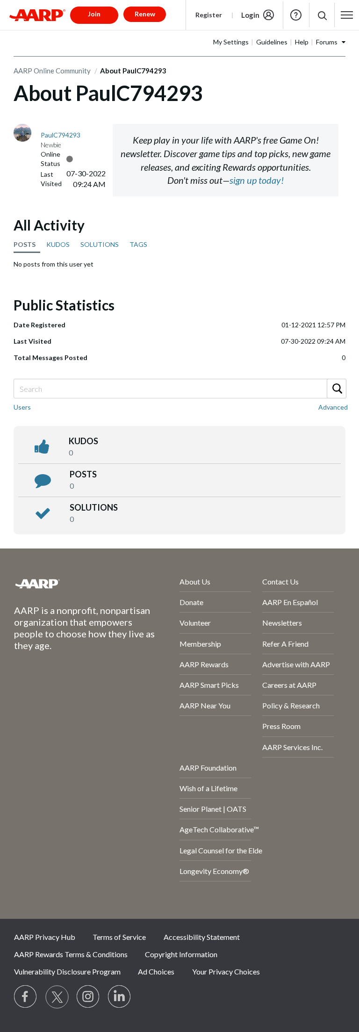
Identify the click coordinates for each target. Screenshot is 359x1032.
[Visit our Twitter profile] (57, 997)
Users (22, 407)
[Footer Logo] (72, 583)
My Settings (231, 42)
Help (295, 14)
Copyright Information (181, 954)
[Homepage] (37, 15)
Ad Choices (156, 971)
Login (250, 15)
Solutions (94, 507)
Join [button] (94, 14)
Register (208, 15)
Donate (191, 602)
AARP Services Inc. (292, 747)
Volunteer (195, 622)
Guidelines (271, 42)
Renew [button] (145, 14)
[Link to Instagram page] (88, 997)
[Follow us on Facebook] (25, 997)
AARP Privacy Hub (44, 936)
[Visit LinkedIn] (119, 997)
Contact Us (280, 581)
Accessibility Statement (202, 936)
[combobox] (179, 388)
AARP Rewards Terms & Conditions (71, 954)
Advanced (333, 407)
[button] (321, 15)
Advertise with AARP (296, 664)
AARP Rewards (204, 664)
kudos (83, 441)
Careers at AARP (289, 684)
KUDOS (58, 244)
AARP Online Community (52, 70)
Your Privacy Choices (226, 971)
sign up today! (257, 180)
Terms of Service (119, 936)
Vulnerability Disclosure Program (67, 971)
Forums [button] (326, 42)
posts (83, 474)
